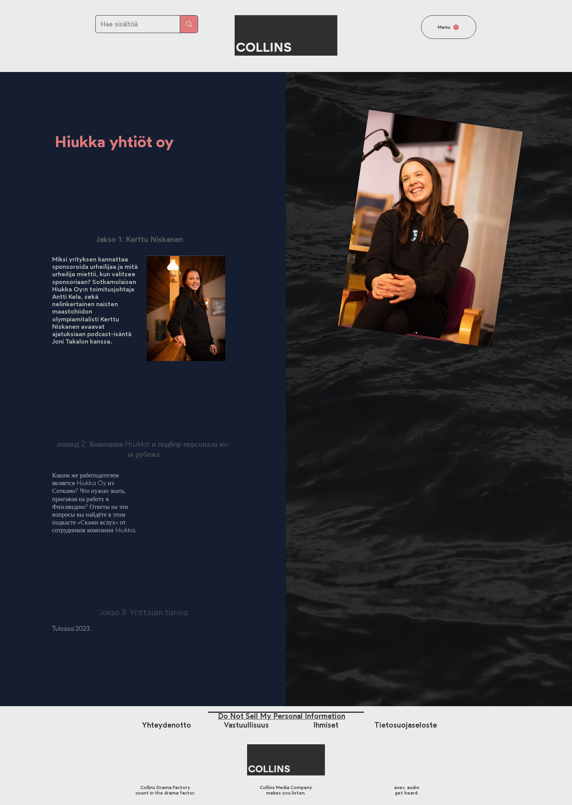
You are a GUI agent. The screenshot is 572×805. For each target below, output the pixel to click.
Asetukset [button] (445, 792)
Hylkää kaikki (489, 792)
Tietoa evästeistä (235, 792)
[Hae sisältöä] (189, 24)
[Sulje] (562, 792)
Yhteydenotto (166, 725)
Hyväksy (536, 792)
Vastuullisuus (246, 725)
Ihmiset (326, 725)
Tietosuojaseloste (405, 725)
